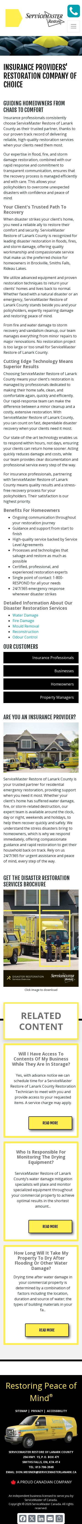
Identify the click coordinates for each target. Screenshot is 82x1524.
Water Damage (25, 615)
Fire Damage (23, 620)
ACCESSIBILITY (57, 1411)
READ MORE (50, 1123)
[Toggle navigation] (73, 26)
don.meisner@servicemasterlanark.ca (46, 1472)
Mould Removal (26, 626)
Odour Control (25, 637)
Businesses (64, 670)
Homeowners (62, 684)
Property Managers (57, 697)
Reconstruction (25, 631)
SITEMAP (21, 1411)
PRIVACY (37, 1411)
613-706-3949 (44, 1467)
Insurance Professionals (53, 657)
